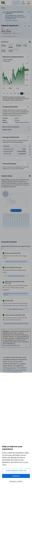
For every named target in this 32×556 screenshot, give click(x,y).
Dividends (6, 146)
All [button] (28, 93)
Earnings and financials (10, 137)
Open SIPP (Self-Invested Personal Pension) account (16, 294)
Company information (10, 107)
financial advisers (10, 368)
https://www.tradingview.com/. (11, 345)
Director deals (6, 129)
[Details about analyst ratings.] (30, 176)
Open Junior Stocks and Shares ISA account (16, 323)
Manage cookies (16, 481)
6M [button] (18, 93)
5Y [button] (25, 93)
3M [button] (14, 93)
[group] (16, 93)
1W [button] (7, 93)
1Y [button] (21, 93)
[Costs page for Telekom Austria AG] (16, 166)
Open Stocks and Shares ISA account (16, 261)
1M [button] (11, 93)
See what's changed (11, 20)
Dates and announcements (10, 127)
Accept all (16, 476)
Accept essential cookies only (16, 470)
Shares (3, 8)
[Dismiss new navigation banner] (29, 12)
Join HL (16, 3)
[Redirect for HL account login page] (16, 210)
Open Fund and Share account (16, 276)
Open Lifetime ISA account (16, 309)
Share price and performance (12, 57)
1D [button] (4, 93)
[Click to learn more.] (30, 42)
